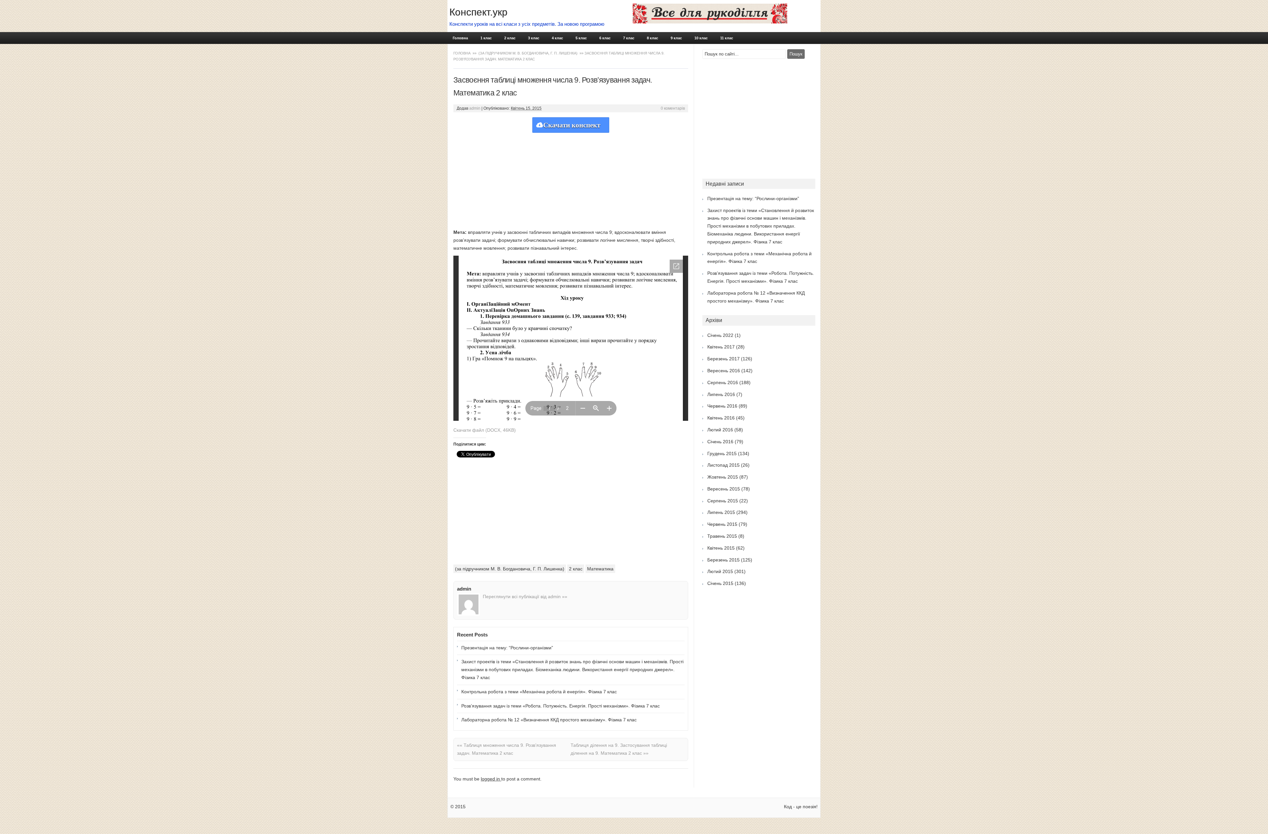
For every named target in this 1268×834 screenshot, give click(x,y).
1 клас (486, 38)
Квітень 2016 (721, 417)
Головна (460, 38)
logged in (491, 778)
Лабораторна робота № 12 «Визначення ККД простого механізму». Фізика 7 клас (549, 719)
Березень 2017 (723, 358)
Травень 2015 (722, 536)
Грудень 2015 (722, 453)
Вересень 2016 (723, 370)
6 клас (605, 38)
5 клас (581, 38)
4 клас (557, 38)
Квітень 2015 (721, 548)
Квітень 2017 (721, 346)
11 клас (726, 38)
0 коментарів (673, 108)
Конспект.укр (478, 12)
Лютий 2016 (720, 429)
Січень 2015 (720, 583)
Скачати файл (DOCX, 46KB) (484, 430)
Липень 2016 (721, 394)
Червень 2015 (722, 524)
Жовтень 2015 (722, 477)
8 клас (652, 38)
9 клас (676, 38)
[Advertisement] (570, 179)
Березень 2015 (723, 559)
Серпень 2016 (722, 382)
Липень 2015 (721, 512)
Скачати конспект (571, 125)
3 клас (533, 38)
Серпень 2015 (722, 500)
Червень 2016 (722, 406)
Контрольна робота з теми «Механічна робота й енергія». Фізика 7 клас (539, 691)
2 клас (509, 38)
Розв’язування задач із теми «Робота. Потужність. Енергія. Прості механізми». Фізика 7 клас (560, 705)
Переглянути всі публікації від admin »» (525, 596)
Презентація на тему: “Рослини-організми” (507, 647)
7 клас (628, 38)
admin (474, 108)
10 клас (701, 38)
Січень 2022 (720, 335)
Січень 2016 (720, 441)
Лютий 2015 (720, 571)
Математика (600, 568)
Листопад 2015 (723, 465)
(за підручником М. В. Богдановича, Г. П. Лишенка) (528, 53)
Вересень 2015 (723, 488)
